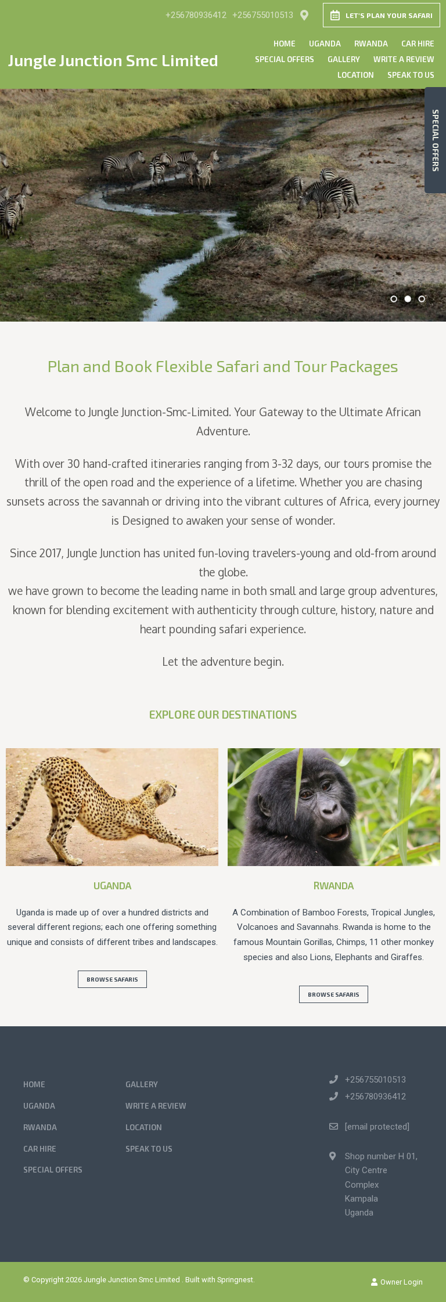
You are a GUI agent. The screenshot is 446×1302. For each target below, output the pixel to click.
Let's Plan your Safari (389, 15)
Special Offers (284, 59)
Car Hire (417, 43)
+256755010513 (262, 15)
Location (355, 75)
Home (285, 43)
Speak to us (410, 75)
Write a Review (403, 59)
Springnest (235, 1279)
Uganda (325, 43)
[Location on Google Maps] (303, 14)
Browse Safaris (112, 979)
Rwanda (371, 43)
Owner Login (401, 1282)
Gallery (344, 59)
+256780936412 (196, 15)
